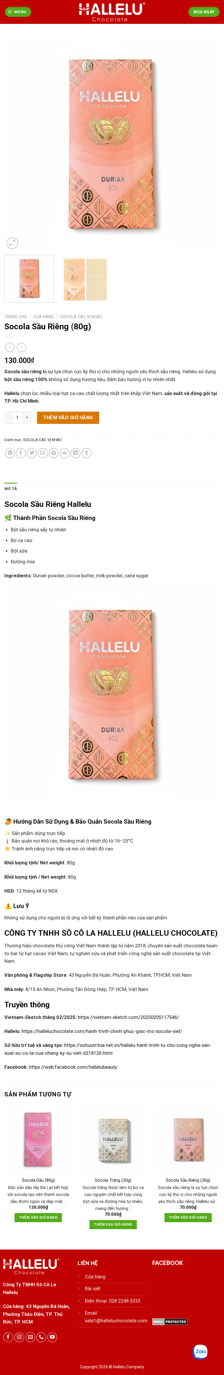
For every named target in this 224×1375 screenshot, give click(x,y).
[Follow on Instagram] (19, 1337)
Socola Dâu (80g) (38, 1180)
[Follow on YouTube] (52, 1337)
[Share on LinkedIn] (75, 453)
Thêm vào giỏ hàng (68, 417)
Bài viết (93, 1288)
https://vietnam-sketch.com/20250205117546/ (128, 1017)
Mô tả (10, 488)
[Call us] (41, 1337)
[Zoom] (12, 243)
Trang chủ (15, 316)
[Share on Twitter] (32, 453)
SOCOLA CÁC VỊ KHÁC (81, 316)
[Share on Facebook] (21, 453)
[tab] (10, 489)
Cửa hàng (43, 316)
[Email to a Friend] (43, 453)
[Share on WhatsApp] (10, 453)
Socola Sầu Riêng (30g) (188, 1180)
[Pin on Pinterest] (54, 453)
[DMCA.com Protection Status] (170, 1321)
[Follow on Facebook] (8, 1337)
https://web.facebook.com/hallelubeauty (73, 1067)
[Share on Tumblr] (87, 453)
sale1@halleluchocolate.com (116, 1320)
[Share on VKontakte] (65, 453)
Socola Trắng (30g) (113, 1180)
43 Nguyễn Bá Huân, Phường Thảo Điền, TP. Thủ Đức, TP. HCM (36, 1314)
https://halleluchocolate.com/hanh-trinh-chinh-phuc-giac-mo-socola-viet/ (102, 1031)
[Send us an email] (30, 1337)
